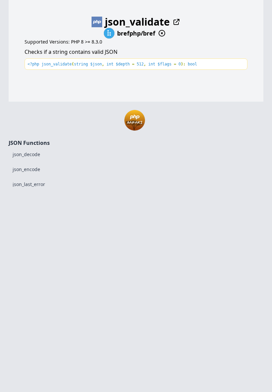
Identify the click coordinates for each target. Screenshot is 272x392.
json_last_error (29, 184)
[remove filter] (162, 33)
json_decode (26, 154)
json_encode (26, 169)
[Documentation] (175, 22)
